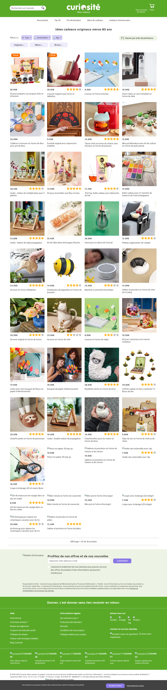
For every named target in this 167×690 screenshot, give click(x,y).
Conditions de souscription (72, 630)
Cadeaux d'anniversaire (119, 20)
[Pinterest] (136, 619)
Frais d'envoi (15, 618)
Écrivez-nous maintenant (130, 635)
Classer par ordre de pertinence (139, 38)
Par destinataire (74, 20)
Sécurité (64, 626)
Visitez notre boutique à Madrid (24, 638)
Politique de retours (19, 634)
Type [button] (27, 37)
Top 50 (57, 20)
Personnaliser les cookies (135, 686)
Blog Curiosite (16, 642)
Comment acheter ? (19, 622)
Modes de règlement (19, 626)
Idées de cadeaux (95, 20)
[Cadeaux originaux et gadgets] (83, 7)
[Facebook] (113, 619)
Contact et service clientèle (123, 629)
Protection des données (71, 622)
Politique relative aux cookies (73, 634)
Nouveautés (42, 20)
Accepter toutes (115, 686)
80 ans (58, 45)
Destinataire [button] (42, 37)
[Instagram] (122, 619)
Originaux (18, 45)
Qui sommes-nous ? (69, 618)
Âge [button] (57, 37)
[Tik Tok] (129, 620)
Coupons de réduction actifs (23, 630)
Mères (38, 45)
